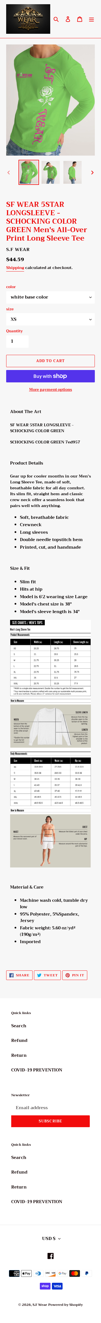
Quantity (14, 331)
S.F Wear (40, 1305)
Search (18, 1026)
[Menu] (91, 19)
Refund (19, 1040)
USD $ (49, 1239)
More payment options (50, 390)
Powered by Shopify (65, 1305)
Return (19, 1055)
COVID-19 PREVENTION (36, 1070)
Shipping (15, 267)
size (10, 309)
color (11, 287)
